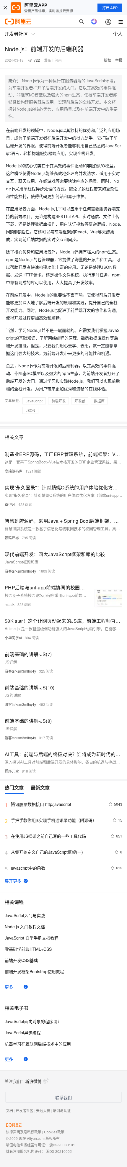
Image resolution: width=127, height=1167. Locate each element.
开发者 (79, 400)
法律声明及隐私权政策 (23, 1131)
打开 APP (110, 7)
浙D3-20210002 (59, 1151)
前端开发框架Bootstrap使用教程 (34, 971)
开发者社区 (24, 1110)
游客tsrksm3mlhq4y (20, 570)
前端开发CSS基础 (21, 960)
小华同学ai (13, 637)
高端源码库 (13, 470)
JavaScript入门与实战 (25, 915)
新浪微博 (33, 1081)
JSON (30, 410)
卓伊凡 (10, 504)
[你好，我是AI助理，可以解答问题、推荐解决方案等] (94, 21)
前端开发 (58, 400)
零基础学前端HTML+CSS (28, 949)
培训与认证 (62, 1110)
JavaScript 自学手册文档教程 (31, 938)
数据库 (99, 400)
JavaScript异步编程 (23, 1032)
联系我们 (63, 1097)
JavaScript (34, 400)
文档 (9, 1110)
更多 (9, 987)
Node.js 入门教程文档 (25, 927)
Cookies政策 (54, 1131)
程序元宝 (12, 770)
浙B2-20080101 (62, 1144)
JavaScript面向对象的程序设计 (33, 1021)
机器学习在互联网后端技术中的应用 (38, 1044)
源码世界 (12, 537)
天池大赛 (43, 1110)
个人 (118, 33)
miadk (9, 604)
